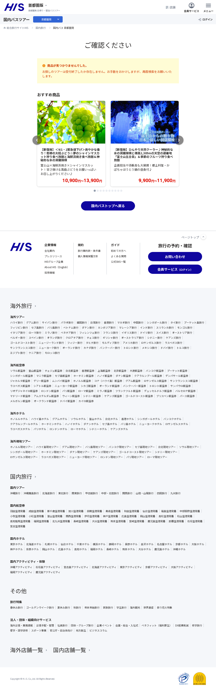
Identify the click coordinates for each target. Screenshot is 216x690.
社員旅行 (62, 625)
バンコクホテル (172, 419)
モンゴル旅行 (184, 327)
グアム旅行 (32, 322)
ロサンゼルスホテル (176, 424)
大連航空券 (136, 370)
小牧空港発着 (17, 516)
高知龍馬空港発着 (20, 521)
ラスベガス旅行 (173, 342)
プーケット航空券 (177, 370)
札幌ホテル (51, 544)
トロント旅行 (131, 347)
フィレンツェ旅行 (89, 332)
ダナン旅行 (88, 327)
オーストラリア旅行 (132, 337)
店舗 (173, 7)
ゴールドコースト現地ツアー (135, 452)
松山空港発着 (184, 516)
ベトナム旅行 (70, 327)
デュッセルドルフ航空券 (158, 391)
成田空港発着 (36, 511)
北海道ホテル (33, 544)
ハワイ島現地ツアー (47, 447)
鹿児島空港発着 (156, 521)
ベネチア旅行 (68, 332)
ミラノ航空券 (104, 391)
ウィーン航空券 (71, 396)
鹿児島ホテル (162, 549)
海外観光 (135, 607)
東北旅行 (63, 493)
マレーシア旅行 (128, 327)
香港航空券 (88, 370)
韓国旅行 (82, 322)
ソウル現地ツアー (189, 447)
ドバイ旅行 (167, 347)
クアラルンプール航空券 (148, 375)
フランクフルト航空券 (128, 391)
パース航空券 (187, 396)
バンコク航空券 (155, 370)
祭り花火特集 (164, 607)
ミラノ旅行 (51, 332)
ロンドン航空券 (50, 391)
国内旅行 (21, 476)
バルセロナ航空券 (185, 391)
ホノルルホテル (19, 419)
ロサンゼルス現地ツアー (24, 457)
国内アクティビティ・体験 (27, 561)
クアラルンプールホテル (24, 424)
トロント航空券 (158, 386)
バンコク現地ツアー (120, 447)
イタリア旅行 (17, 332)
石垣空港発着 (194, 521)
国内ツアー (17, 487)
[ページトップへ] (203, 236)
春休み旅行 (16, 607)
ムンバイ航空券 (61, 380)
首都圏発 (50, 19)
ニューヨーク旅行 (49, 347)
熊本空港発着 (118, 521)
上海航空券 (104, 370)
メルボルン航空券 (20, 401)
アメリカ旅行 (130, 342)
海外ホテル (17, 413)
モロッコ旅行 (52, 352)
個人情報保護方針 (88, 256)
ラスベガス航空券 (20, 386)
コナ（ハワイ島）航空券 (108, 380)
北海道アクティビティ (104, 567)
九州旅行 (175, 493)
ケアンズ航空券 (113, 396)
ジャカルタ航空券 (20, 380)
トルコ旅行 (183, 347)
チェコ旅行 (93, 337)
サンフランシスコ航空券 (184, 380)
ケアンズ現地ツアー (104, 452)
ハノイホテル (72, 424)
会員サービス (191, 10)
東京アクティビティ (131, 567)
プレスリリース (53, 256)
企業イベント (104, 625)
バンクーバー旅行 (110, 347)
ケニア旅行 (35, 352)
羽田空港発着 (17, 511)
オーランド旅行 (71, 347)
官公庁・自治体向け (61, 630)
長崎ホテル (112, 549)
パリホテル (40, 429)
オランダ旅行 (54, 337)
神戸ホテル (16, 549)
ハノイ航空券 (104, 375)
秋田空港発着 (131, 511)
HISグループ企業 (54, 261)
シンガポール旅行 (157, 322)
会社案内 (50, 250)
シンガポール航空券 (21, 375)
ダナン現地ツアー (80, 452)
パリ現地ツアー (135, 457)
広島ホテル (64, 549)
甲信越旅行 (91, 493)
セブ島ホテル (109, 424)
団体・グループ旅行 (82, 625)
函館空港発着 (94, 511)
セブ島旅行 (37, 327)
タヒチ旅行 (92, 342)
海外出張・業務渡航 (21, 625)
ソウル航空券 (17, 370)
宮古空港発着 (17, 526)
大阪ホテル (198, 544)
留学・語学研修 (19, 630)
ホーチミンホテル (51, 424)
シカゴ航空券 (88, 386)
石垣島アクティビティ (48, 567)
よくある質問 (118, 256)
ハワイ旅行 (16, 322)
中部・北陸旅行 (110, 493)
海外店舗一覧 (26, 650)
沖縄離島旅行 (31, 493)
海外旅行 (21, 305)
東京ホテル (16, 544)
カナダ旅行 (90, 347)
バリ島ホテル (128, 424)
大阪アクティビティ (182, 567)
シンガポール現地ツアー (24, 452)
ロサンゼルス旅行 (151, 342)
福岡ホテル (96, 549)
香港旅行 (109, 322)
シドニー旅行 (154, 337)
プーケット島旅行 (194, 322)
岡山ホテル (48, 549)
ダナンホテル (91, 424)
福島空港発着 (168, 511)
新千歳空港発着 (56, 511)
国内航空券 (17, 505)
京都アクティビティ (156, 567)
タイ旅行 (175, 322)
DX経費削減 (182, 625)
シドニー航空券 (92, 396)
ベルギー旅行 (17, 337)
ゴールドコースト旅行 (22, 342)
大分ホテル (144, 549)
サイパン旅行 (49, 322)
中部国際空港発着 (190, 511)
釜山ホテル (95, 419)
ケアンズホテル (119, 429)
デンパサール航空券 (176, 375)
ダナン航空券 (123, 375)
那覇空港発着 (176, 521)
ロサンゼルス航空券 (155, 380)
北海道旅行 (48, 493)
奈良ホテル (32, 549)
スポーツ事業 (38, 630)
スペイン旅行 (36, 337)
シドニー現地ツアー (166, 452)
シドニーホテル (98, 429)
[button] (95, 191)
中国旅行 (138, 322)
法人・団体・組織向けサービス (30, 620)
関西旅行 (127, 493)
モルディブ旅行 (110, 342)
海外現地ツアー (20, 441)
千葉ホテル (83, 544)
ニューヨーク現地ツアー (83, 457)
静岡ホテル (115, 544)
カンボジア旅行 (107, 327)
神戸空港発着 (110, 516)
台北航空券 (72, 370)
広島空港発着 (129, 516)
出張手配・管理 (45, 625)
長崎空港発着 (81, 521)
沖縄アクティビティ (21, 567)
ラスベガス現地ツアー (53, 457)
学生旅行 (121, 607)
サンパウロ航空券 (180, 386)
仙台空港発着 (150, 511)
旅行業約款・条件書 (89, 250)
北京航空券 (120, 370)
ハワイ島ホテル (40, 419)
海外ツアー (17, 317)
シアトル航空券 (42, 386)
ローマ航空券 (85, 391)
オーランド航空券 (109, 386)
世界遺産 (148, 607)
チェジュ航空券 (53, 370)
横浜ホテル (99, 544)
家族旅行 (108, 607)
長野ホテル (131, 544)
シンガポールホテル (148, 419)
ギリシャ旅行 (110, 337)
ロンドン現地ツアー (111, 457)
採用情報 (50, 272)
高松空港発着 (166, 516)
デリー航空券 (41, 380)
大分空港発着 (99, 521)
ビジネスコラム (98, 630)
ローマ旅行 (35, 332)
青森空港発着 (113, 511)
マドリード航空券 (20, 396)
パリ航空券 (68, 391)
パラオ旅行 (67, 322)
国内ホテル (17, 538)
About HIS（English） (57, 267)
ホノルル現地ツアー (21, 447)
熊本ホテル (128, 549)
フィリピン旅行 (19, 327)
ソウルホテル (78, 419)
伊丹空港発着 (92, 516)
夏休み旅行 (63, 607)
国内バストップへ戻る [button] (108, 205)
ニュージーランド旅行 (51, 342)
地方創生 (81, 630)
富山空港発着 (54, 516)
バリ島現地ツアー (95, 447)
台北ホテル (111, 419)
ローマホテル (78, 429)
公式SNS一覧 (118, 261)
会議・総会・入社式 (126, 625)
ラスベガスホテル (20, 429)
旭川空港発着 (76, 511)
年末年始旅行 (92, 607)
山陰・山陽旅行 (145, 493)
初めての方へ (118, 250)
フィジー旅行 (74, 342)
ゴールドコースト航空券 (139, 396)
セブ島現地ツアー (145, 447)
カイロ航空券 (86, 401)
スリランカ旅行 (165, 327)
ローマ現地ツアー (157, 457)
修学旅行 (197, 625)
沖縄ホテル (179, 549)
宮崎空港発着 (136, 521)
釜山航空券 (35, 370)
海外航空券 (17, 365)
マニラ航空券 (43, 375)
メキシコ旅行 (149, 347)
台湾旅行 (95, 322)
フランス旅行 (110, 332)
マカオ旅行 (123, 322)
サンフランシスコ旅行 (22, 347)
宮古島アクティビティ (76, 567)
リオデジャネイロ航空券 (24, 391)
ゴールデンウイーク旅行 (40, 607)
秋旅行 (77, 607)
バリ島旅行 (53, 327)
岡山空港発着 (147, 516)
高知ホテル (80, 549)
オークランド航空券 (45, 401)
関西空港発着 (73, 516)
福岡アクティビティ (21, 572)
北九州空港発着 (61, 521)
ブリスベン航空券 (166, 396)
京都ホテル (182, 544)
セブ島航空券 (62, 375)
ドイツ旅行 (146, 332)
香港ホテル (127, 419)
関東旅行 (77, 493)
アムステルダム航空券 (46, 396)
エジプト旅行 (17, 352)
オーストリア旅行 (182, 332)
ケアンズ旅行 (173, 337)
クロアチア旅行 (74, 337)
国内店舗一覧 (69, 650)
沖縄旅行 (15, 493)
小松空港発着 (36, 516)
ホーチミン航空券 (83, 375)
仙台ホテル (67, 544)
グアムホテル (59, 419)
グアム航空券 (133, 380)
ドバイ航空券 (67, 401)
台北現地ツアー (167, 447)
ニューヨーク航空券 (66, 386)
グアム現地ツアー (72, 447)
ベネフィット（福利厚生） (157, 625)
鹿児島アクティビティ (48, 572)
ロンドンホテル (58, 429)
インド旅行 (146, 327)
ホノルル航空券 (82, 380)
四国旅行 (162, 493)
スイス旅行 (162, 332)
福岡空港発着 (41, 521)
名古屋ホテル (164, 544)
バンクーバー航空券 (134, 386)
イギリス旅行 (129, 332)
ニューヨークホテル (150, 424)
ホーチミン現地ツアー (53, 452)
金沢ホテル (147, 544)
